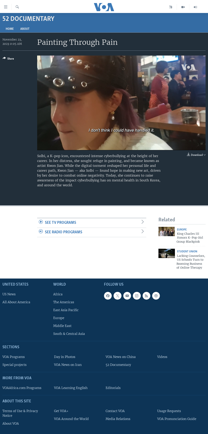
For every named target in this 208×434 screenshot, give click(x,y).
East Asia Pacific (66, 310)
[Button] (8, 59)
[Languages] (171, 7)
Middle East (62, 326)
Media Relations (118, 419)
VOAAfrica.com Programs (21, 388)
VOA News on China (121, 357)
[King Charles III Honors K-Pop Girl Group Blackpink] (166, 231)
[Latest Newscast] (195, 7)
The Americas (63, 302)
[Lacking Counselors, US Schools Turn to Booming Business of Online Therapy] (166, 253)
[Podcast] (156, 296)
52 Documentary (118, 365)
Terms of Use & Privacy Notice (20, 413)
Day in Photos (64, 357)
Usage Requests (169, 411)
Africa (58, 294)
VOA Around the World (71, 419)
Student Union (187, 251)
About (24, 29)
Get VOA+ (61, 411)
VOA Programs (13, 357)
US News (9, 294)
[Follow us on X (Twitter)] (117, 296)
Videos (162, 357)
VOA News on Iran (68, 365)
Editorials (113, 388)
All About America (16, 302)
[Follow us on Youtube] (127, 296)
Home (10, 29)
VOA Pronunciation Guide (176, 419)
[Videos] (183, 7)
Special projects (14, 365)
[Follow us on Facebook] (108, 296)
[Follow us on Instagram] (137, 296)
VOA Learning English (71, 388)
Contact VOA (115, 411)
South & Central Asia (69, 334)
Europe (182, 229)
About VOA (10, 423)
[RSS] (146, 296)
